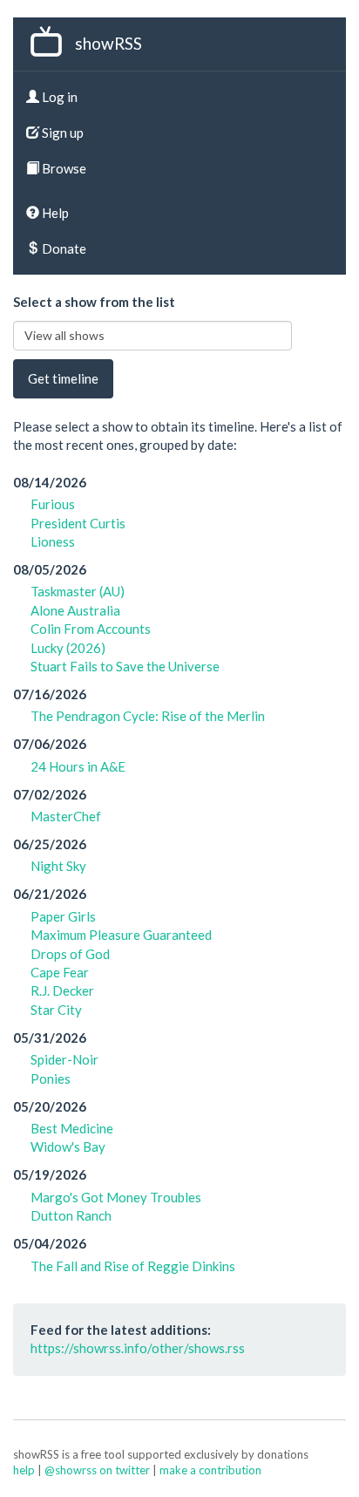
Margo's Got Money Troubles (115, 1197)
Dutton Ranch (71, 1215)
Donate (62, 248)
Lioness (52, 541)
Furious (52, 504)
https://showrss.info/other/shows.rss (137, 1348)
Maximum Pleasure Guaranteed (121, 934)
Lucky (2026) (67, 648)
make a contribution (210, 1470)
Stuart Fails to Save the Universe (125, 666)
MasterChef (65, 816)
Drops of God (70, 954)
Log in (58, 97)
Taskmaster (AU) (77, 591)
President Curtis (77, 523)
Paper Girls (63, 916)
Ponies (50, 1078)
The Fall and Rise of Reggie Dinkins (132, 1266)
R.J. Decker (62, 990)
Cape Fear (59, 972)
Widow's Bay (67, 1146)
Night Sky (58, 866)
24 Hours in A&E (77, 766)
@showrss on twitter (97, 1470)
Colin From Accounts (90, 628)
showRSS (108, 43)
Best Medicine (71, 1128)
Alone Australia (75, 610)
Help (54, 213)
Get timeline (63, 378)
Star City (56, 1009)
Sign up (61, 132)
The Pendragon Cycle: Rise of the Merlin (147, 716)
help (24, 1470)
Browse (62, 168)
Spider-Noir (64, 1059)
